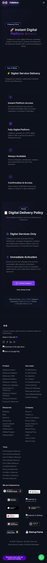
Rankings (6, 411)
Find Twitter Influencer (11, 463)
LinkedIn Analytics (31, 397)
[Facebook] (7, 342)
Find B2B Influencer (10, 466)
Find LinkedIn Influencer (11, 460)
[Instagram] (4, 342)
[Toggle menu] (44, 3)
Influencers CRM (8, 376)
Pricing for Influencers (10, 401)
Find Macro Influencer (10, 475)
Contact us (29, 415)
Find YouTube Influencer (11, 454)
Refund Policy (30, 429)
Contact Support (25, 283)
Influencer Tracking (10, 382)
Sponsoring (7, 421)
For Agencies (30, 376)
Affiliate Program (8, 432)
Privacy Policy (30, 421)
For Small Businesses (32, 382)
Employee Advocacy (32, 391)
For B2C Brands (30, 373)
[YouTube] (14, 342)
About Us (6, 418)
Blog (4, 415)
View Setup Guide (23, 290)
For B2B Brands (30, 370)
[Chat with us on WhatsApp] (41, 557)
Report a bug (30, 441)
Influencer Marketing (32, 388)
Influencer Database (10, 373)
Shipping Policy (30, 432)
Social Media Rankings (33, 394)
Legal (27, 435)
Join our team (30, 438)
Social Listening (30, 385)
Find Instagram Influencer (12, 451)
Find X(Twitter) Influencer (12, 457)
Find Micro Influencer (10, 472)
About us (28, 411)
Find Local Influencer (10, 469)
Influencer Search (9, 370)
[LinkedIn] (11, 342)
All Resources (7, 429)
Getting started (8, 435)
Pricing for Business (10, 398)
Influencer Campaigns (10, 385)
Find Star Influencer (10, 478)
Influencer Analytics (10, 379)
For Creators (29, 379)
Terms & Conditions (32, 418)
